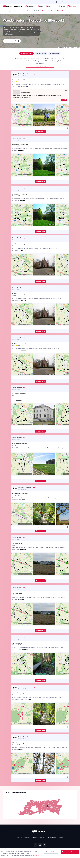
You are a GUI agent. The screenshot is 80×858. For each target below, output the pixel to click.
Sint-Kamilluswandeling (19, 80)
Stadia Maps (61, 47)
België (9, 11)
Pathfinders (42, 53)
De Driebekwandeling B (19, 244)
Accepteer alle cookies (70, 852)
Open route (39, 132)
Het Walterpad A (17, 543)
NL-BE (63, 6)
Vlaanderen (17, 11)
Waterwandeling (17, 643)
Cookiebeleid (35, 855)
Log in (41, 6)
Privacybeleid (52, 838)
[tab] (38, 527)
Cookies (61, 838)
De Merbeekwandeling (19, 394)
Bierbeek (36, 11)
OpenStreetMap (67, 47)
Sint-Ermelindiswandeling (20, 493)
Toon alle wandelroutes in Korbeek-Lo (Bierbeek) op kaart (40, 67)
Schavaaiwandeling (18, 693)
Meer (49, 6)
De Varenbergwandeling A (20, 194)
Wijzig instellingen (51, 852)
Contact (26, 838)
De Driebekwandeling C (19, 344)
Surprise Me (55, 53)
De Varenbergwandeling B (20, 144)
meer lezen (26, 86)
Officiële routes (27, 53)
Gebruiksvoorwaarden (38, 838)
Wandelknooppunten (11, 41)
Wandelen (30, 6)
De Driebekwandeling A (19, 294)
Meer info (64, 99)
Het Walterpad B (17, 593)
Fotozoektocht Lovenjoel (19, 443)
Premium (73, 6)
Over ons (19, 838)
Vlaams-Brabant (27, 11)
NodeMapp (78, 47)
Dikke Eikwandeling (18, 743)
